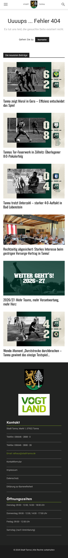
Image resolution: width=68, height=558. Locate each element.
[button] (5, 4)
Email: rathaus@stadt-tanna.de (21, 453)
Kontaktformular (14, 461)
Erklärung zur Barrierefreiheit (20, 486)
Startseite (42, 39)
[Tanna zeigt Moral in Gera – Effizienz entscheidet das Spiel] (34, 79)
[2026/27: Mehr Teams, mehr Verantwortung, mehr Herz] (34, 278)
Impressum (12, 470)
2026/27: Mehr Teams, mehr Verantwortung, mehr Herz (31, 301)
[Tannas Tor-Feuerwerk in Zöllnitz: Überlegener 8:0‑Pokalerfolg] (34, 130)
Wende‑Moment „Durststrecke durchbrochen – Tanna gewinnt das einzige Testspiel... (32, 352)
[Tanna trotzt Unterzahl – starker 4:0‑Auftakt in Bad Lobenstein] (34, 181)
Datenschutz (12, 478)
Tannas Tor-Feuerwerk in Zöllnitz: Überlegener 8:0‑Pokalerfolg (32, 154)
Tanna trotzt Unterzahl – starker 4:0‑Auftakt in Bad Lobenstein (32, 204)
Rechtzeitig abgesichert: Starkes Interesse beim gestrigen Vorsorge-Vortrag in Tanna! (33, 251)
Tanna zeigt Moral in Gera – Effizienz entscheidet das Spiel (33, 103)
